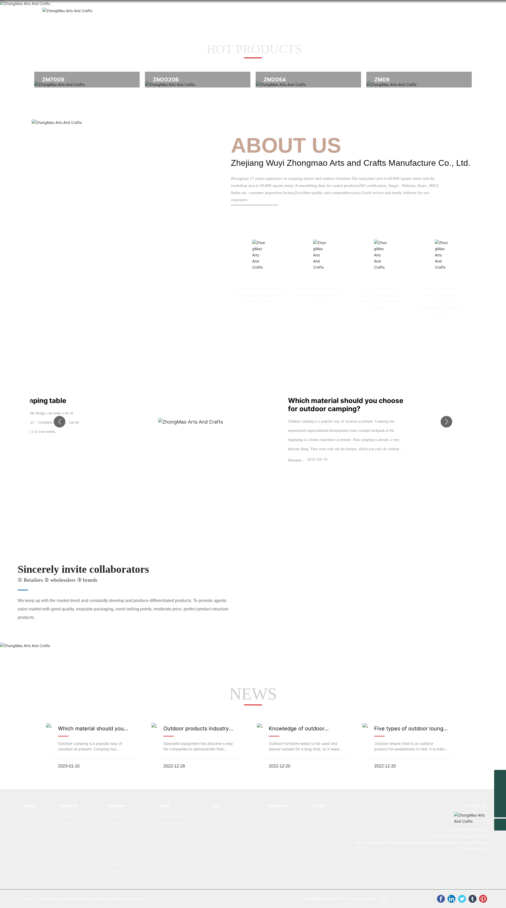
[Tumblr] (472, 899)
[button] (59, 422)
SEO (384, 899)
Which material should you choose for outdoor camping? (345, 404)
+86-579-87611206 (471, 830)
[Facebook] (441, 899)
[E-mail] (500, 788)
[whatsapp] (500, 776)
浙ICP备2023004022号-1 (324, 899)
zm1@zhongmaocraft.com (466, 836)
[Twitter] (462, 899)
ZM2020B (166, 79)
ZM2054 (275, 79)
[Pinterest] (483, 899)
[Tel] (500, 799)
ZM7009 (53, 79)
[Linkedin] (451, 899)
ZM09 (382, 79)
